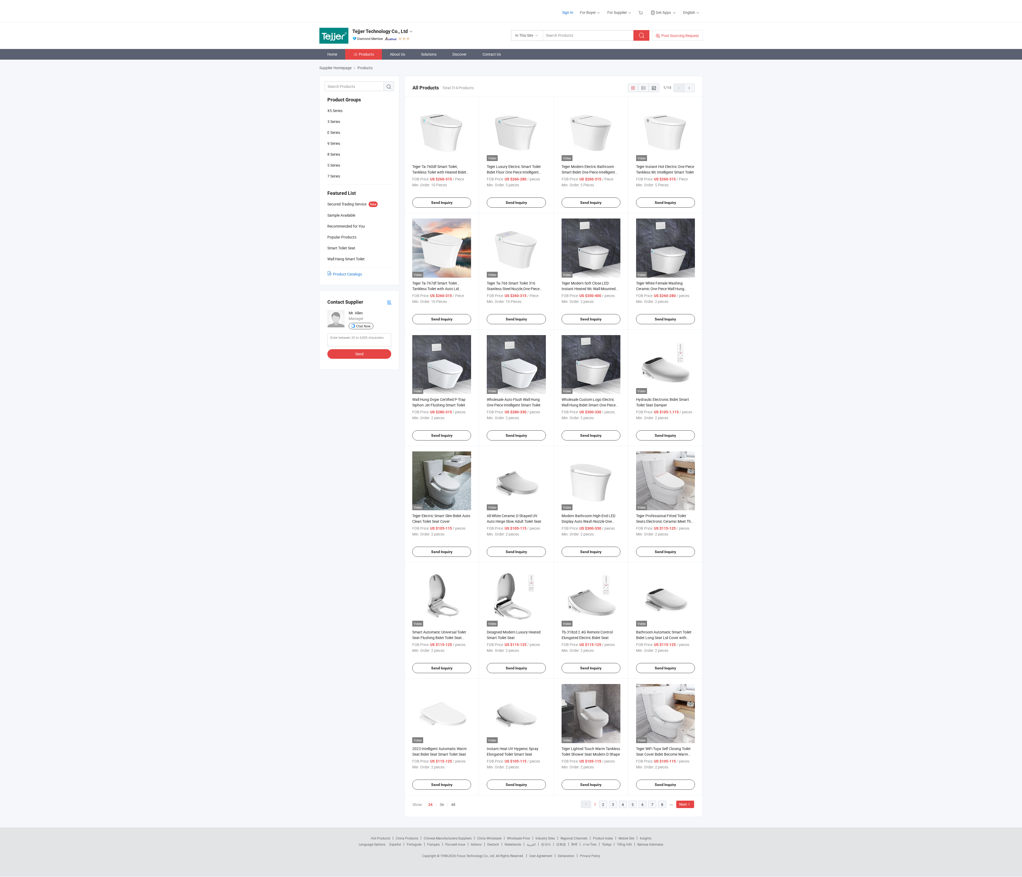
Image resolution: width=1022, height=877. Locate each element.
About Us (397, 54)
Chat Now (363, 326)
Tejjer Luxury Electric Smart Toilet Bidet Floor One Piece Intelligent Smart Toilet (514, 172)
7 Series (333, 176)
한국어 (546, 844)
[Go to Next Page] (689, 88)
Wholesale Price (518, 838)
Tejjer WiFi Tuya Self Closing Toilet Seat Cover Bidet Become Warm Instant (663, 754)
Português (414, 844)
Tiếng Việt (624, 844)
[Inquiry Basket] (641, 12)
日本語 (561, 844)
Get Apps (663, 12)
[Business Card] (389, 302)
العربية (531, 844)
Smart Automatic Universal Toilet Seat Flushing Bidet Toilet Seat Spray (439, 637)
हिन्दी (574, 844)
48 (453, 804)
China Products (407, 838)
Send (359, 353)
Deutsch (493, 844)
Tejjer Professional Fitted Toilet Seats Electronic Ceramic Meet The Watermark (664, 521)
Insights (645, 838)
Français (433, 844)
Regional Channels (574, 838)
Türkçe (606, 844)
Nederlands (513, 844)
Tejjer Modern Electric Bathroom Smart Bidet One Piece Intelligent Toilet (588, 172)
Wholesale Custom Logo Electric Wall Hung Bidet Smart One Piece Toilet (589, 405)
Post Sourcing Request (680, 35)
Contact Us (492, 54)
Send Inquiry (441, 202)
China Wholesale (489, 838)
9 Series (333, 143)
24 (430, 804)
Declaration (566, 856)
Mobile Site (626, 838)
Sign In (567, 12)
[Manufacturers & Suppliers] (353, 10)
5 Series (333, 165)
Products (366, 54)
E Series (333, 132)
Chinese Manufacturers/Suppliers (448, 838)
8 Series (333, 154)
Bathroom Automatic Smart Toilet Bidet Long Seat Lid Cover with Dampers (663, 637)
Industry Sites (545, 838)
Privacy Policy (590, 856)
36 (442, 804)
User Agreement (540, 856)
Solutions (428, 54)
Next (683, 804)
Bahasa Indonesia (650, 844)
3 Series (333, 121)
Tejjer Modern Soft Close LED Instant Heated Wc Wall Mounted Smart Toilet (589, 289)
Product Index (603, 838)
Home (332, 54)
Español (395, 844)
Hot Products (380, 838)
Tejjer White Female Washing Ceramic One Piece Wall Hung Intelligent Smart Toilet (660, 289)
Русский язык (455, 844)
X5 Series (335, 110)
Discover (459, 54)
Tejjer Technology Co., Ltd (380, 31)
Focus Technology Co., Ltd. (476, 856)
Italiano (476, 844)
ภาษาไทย (589, 844)
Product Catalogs (347, 274)
